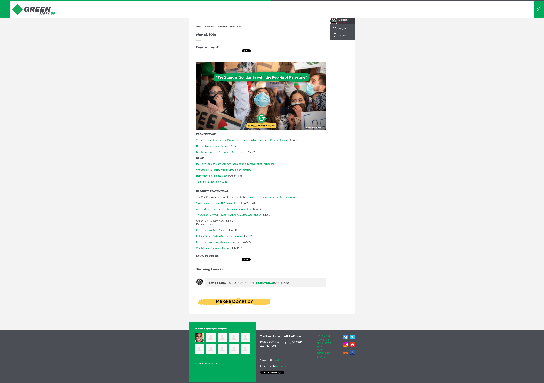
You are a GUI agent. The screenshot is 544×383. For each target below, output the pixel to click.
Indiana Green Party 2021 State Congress (219, 236)
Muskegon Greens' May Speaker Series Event (221, 151)
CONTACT (323, 339)
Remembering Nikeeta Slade (212, 175)
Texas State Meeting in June (211, 181)
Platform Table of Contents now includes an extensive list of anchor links (236, 163)
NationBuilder (283, 366)
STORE (321, 356)
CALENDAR (324, 336)
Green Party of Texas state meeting (215, 242)
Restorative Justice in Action (212, 145)
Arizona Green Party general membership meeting (223, 208)
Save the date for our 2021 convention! (217, 202)
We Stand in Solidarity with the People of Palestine (224, 169)
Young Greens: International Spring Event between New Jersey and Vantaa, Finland (242, 139)
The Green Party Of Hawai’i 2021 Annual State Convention (228, 214)
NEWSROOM (324, 343)
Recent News (235, 26)
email (276, 360)
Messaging (222, 26)
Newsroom (209, 26)
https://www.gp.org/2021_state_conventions (272, 196)
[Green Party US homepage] (33, 9)
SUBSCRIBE (323, 353)
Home (198, 26)
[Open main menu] (5, 9)
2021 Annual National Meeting (213, 247)
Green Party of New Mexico (211, 230)
